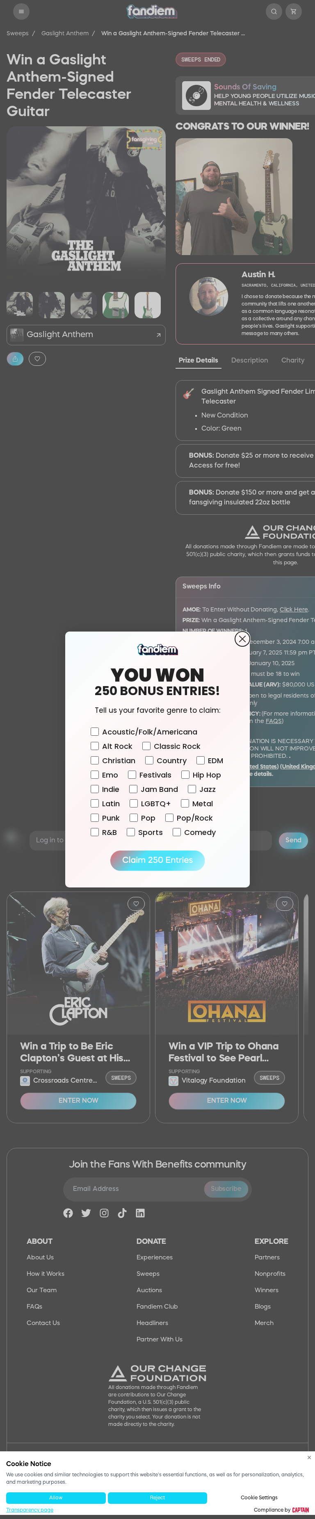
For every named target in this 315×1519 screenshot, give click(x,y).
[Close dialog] (242, 639)
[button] (157, 861)
